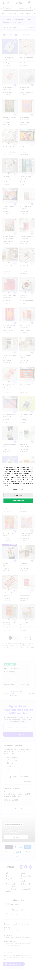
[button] (18, 490)
